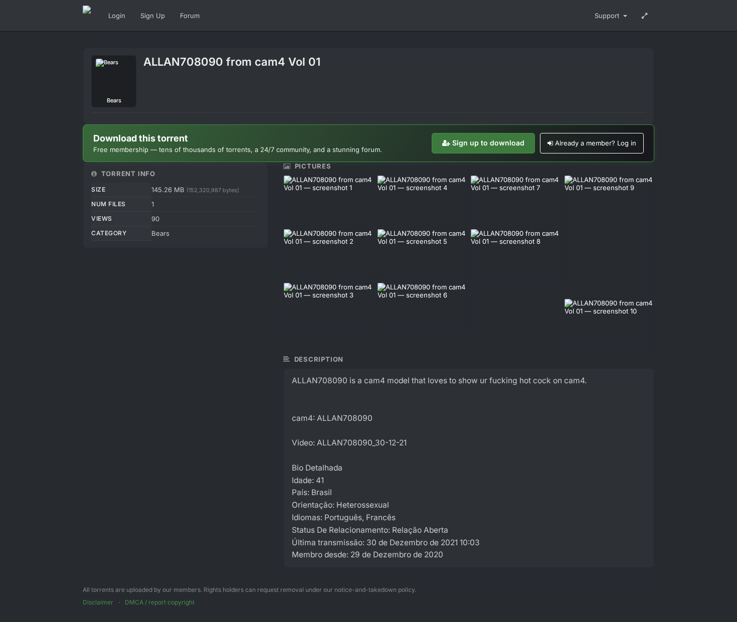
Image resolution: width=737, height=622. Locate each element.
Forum (190, 16)
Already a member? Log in (595, 143)
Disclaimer (98, 602)
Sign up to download (488, 142)
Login (116, 16)
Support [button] (608, 16)
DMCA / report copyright (160, 602)
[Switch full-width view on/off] (644, 16)
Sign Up (152, 16)
